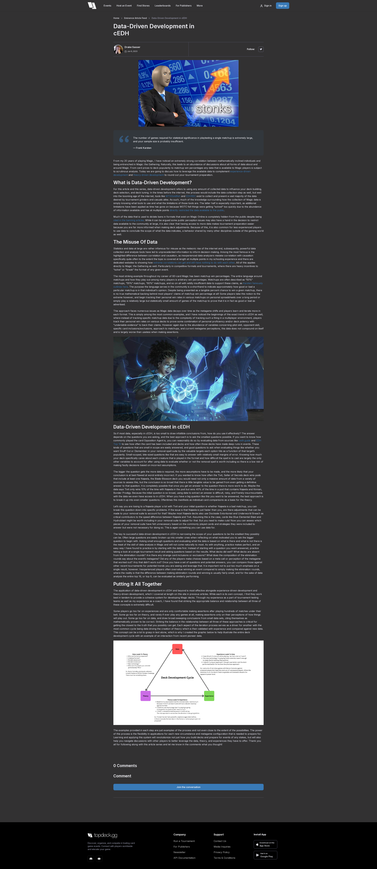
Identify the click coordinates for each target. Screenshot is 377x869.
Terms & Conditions (224, 857)
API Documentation (184, 857)
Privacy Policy (222, 852)
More (200, 5)
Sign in (268, 5)
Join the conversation (188, 787)
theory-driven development (148, 174)
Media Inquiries (222, 846)
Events (107, 5)
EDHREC (191, 196)
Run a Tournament (184, 841)
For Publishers (183, 5)
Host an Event (124, 5)
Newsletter (179, 852)
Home (116, 18)
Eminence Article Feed (135, 18)
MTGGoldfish (173, 196)
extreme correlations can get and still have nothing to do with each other (194, 262)
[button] (265, 844)
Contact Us (220, 841)
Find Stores (143, 5)
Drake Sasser (132, 47)
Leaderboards (163, 5)
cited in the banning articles (128, 220)
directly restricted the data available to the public (197, 210)
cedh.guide (244, 440)
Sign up (282, 5)
